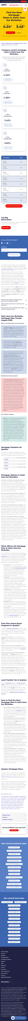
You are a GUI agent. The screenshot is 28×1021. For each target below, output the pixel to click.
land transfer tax (9, 683)
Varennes (11, 808)
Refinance (3, 955)
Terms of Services (5, 971)
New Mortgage (4, 951)
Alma (2, 796)
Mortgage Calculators (7, 819)
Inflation (5, 418)
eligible (2, 638)
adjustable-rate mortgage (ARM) (10, 356)
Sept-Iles (20, 805)
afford (16, 721)
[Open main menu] (26, 5)
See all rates (19, 32)
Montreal (7, 294)
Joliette (3, 799)
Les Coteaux (10, 799)
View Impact (23, 1)
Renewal (3, 953)
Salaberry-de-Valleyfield (12, 805)
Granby (20, 798)
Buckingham (16, 796)
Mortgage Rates (9, 43)
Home (2, 43)
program (13, 654)
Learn (2, 963)
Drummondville (10, 798)
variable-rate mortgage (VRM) (10, 355)
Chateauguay (22, 796)
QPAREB (6, 459)
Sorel (14, 807)
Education (4, 817)
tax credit (23, 648)
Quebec (4, 44)
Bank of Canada (8, 327)
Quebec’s (17, 289)
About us (3, 961)
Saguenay (11, 802)
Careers (3, 967)
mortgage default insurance (20, 567)
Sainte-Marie (4, 805)
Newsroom (3, 969)
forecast (16, 282)
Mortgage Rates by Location (20, 43)
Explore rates (8, 79)
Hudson (24, 798)
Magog (23, 799)
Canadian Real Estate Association (12, 379)
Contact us (3, 965)
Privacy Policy (4, 973)
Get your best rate (10, 32)
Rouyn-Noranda (4, 802)
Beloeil (11, 796)
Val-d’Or (7, 808)
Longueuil (18, 799)
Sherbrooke (9, 807)
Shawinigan (4, 807)
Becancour (6, 796)
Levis (15, 799)
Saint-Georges (17, 802)
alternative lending (13, 615)
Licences (3, 975)
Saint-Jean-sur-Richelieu (11, 804)
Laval (14, 776)
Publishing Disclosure (6, 977)
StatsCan (6, 462)
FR (20, 5)
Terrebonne (18, 807)
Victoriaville (16, 808)
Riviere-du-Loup (20, 801)
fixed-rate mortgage (8, 364)
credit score (19, 710)
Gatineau (16, 798)
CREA (17, 286)
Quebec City (8, 776)
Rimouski (14, 801)
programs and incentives (12, 628)
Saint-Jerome (21, 804)
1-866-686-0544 (14, 5)
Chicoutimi (3, 798)
